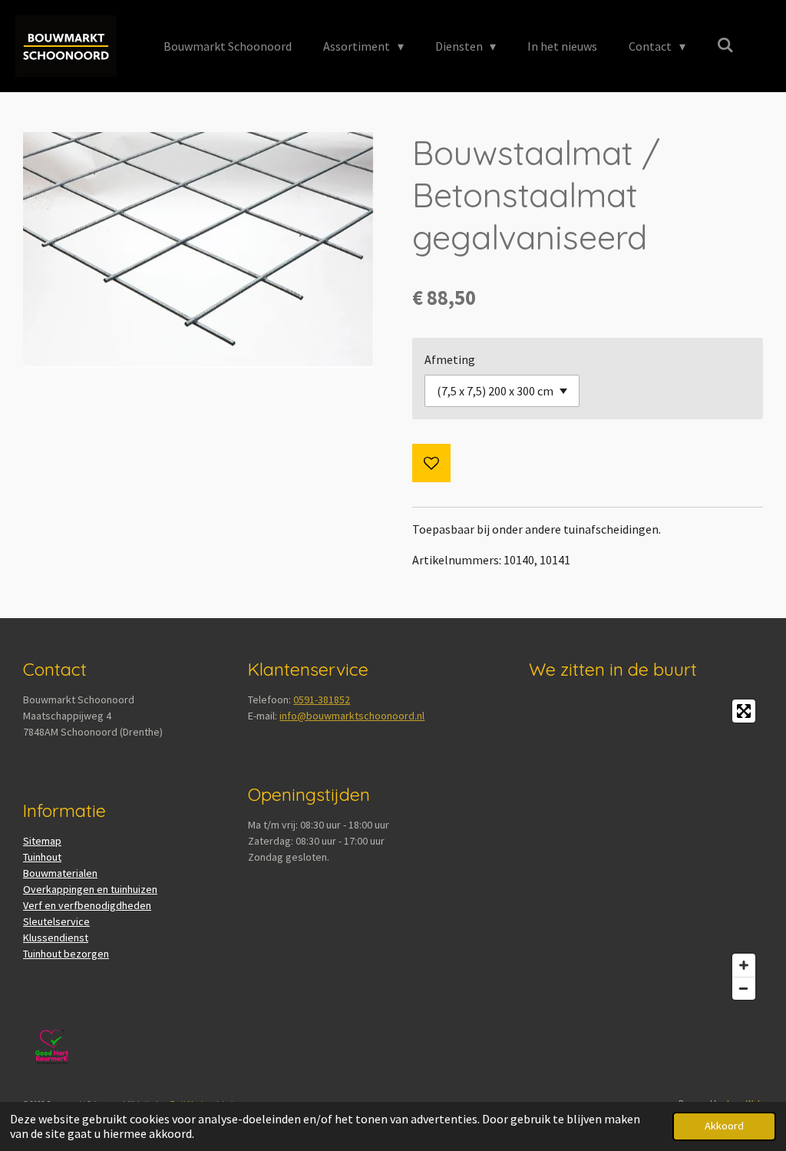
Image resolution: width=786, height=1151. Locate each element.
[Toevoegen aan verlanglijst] (431, 463)
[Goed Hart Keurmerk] (52, 1072)
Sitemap (42, 841)
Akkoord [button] (724, 1126)
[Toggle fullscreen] (743, 711)
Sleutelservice (56, 921)
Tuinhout (42, 857)
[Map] (646, 849)
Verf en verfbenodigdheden (87, 905)
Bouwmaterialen (60, 873)
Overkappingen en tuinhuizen (90, 889)
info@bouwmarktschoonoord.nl (351, 716)
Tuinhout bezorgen (66, 954)
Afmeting (449, 359)
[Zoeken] (725, 44)
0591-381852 (321, 699)
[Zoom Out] (743, 988)
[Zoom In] (743, 965)
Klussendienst (55, 937)
